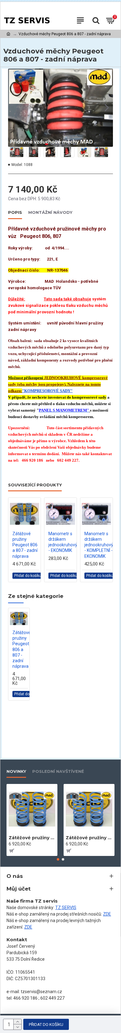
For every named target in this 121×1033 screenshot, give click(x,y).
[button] (14, 108)
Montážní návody (50, 212)
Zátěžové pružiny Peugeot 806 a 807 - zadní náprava (25, 545)
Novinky (16, 771)
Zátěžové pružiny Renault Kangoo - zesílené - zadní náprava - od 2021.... (32, 837)
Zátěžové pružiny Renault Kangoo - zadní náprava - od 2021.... (89, 837)
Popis (15, 212)
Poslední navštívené (58, 771)
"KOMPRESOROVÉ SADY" (47, 390)
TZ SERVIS (65, 907)
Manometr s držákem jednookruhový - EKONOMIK (62, 542)
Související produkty (35, 484)
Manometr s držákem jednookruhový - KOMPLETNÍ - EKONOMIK (98, 545)
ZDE (107, 914)
